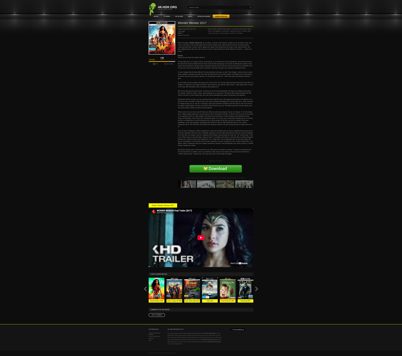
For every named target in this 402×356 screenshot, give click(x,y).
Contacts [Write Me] (154, 336)
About (190, 16)
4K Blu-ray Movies (203, 16)
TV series (167, 16)
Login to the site (221, 16)
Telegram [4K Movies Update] (155, 333)
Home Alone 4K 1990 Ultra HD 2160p (227, 301)
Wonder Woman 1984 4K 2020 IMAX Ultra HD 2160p (156, 301)
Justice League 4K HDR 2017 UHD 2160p (174, 301)
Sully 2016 (210, 301)
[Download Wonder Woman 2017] (215, 171)
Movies (156, 16)
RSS (150, 340)
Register (151, 338)
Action (183, 31)
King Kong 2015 (245, 301)
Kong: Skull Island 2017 (192, 301)
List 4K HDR (179, 16)
